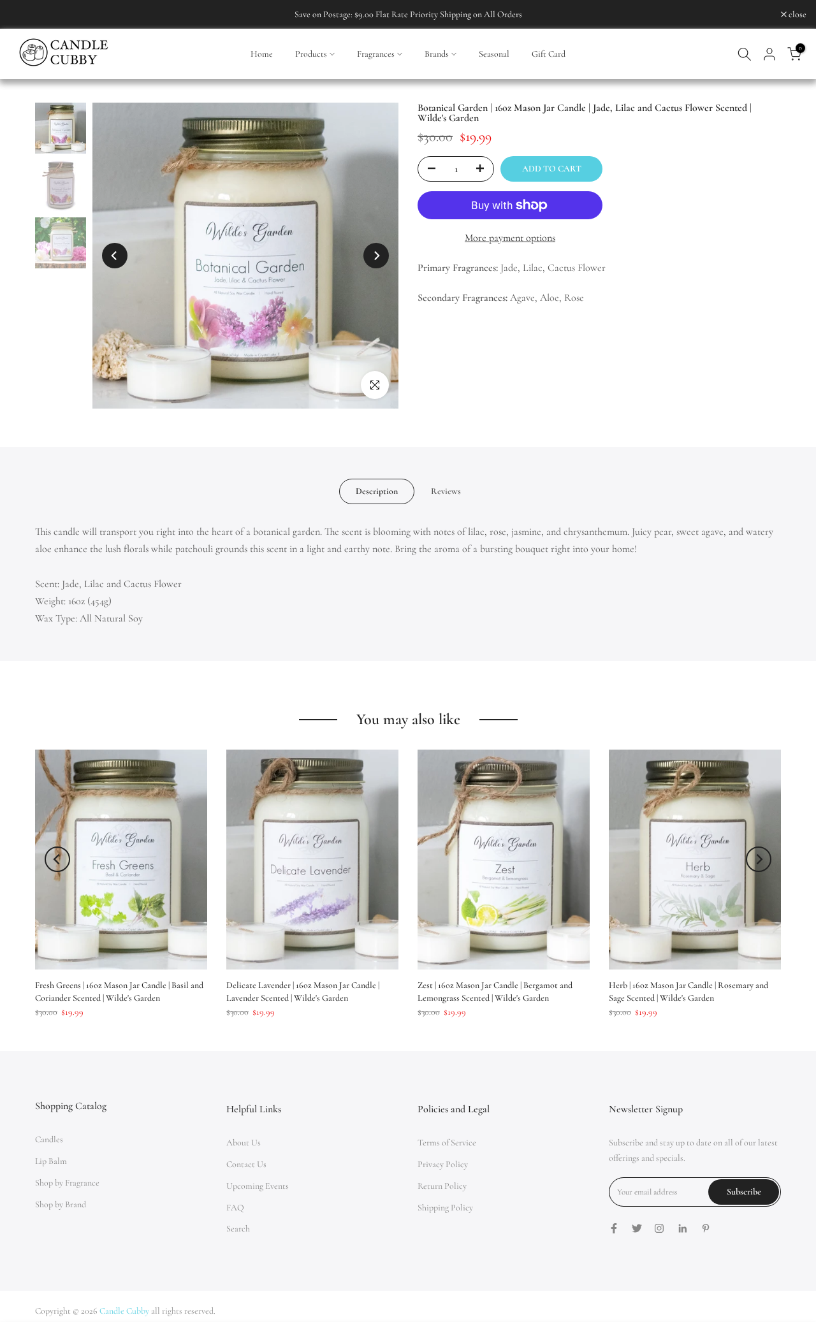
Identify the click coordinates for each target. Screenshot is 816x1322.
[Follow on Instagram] (659, 1228)
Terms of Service (447, 1142)
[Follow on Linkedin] (682, 1228)
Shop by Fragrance (67, 1182)
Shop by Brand (60, 1204)
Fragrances (376, 53)
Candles (49, 1139)
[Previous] (114, 255)
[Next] (376, 255)
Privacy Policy (443, 1164)
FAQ (235, 1207)
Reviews (446, 491)
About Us (243, 1142)
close (25, 14)
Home (262, 53)
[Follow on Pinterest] (705, 1228)
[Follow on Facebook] (614, 1228)
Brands (437, 53)
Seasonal (494, 53)
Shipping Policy (445, 1207)
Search (238, 1228)
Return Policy (442, 1185)
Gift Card (548, 53)
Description (377, 491)
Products (311, 53)
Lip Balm (51, 1161)
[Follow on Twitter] (637, 1228)
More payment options (510, 237)
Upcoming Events (257, 1185)
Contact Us (246, 1164)
